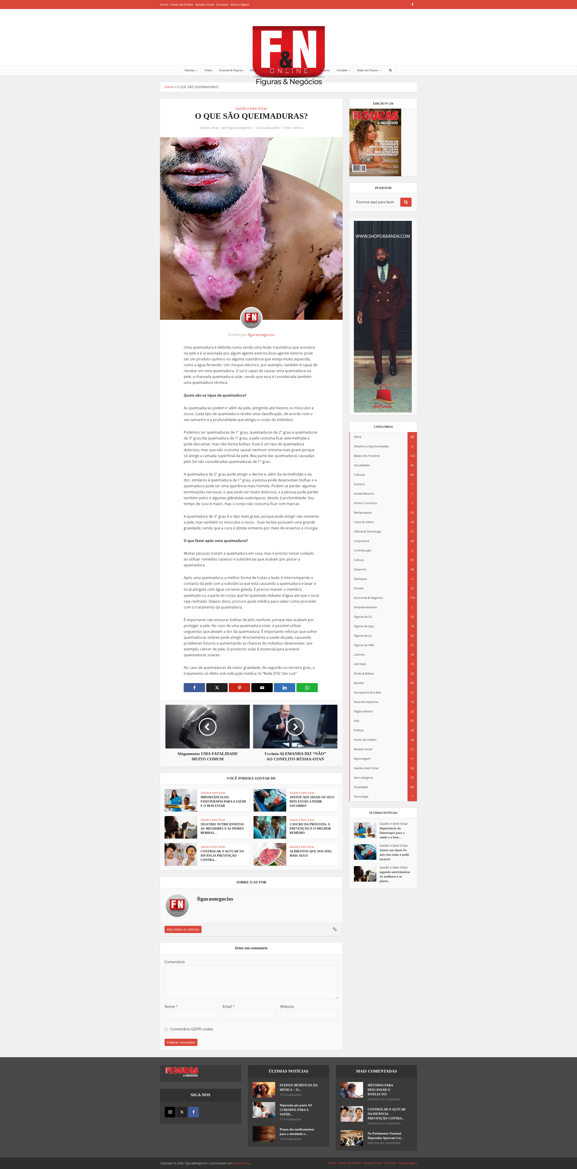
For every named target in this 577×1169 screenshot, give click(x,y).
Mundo (254, 70)
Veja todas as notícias (183, 929)
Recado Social (204, 4)
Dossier (272, 70)
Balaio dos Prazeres (367, 70)
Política (208, 70)
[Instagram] (170, 1112)
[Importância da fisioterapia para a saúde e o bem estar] (367, 830)
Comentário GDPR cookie (191, 1029)
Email (228, 1006)
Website (287, 1006)
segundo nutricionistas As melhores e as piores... (395, 876)
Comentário (175, 961)
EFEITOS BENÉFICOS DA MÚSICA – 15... (298, 1087)
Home (164, 4)
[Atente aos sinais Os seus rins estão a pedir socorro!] (367, 852)
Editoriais (190, 70)
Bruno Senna (241, 1163)
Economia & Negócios (231, 70)
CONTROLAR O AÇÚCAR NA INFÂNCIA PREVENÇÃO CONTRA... (222, 856)
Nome (171, 1006)
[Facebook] (193, 1112)
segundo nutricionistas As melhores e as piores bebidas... (222, 829)
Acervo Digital (240, 4)
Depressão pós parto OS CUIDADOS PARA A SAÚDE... (296, 1110)
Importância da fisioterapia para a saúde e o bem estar (223, 802)
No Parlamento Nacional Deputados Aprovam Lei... (385, 1136)
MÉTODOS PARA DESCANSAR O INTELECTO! (380, 1090)
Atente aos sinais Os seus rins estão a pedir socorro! (312, 802)
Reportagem (289, 70)
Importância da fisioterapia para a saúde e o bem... (392, 833)
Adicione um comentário (384, 1099)
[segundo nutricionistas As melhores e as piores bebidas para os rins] (367, 874)
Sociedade (342, 70)
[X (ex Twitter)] (181, 1112)
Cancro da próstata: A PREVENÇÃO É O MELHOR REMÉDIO (310, 829)
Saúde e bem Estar (251, 108)
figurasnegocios (240, 128)
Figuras (306, 70)
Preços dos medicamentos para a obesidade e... (297, 1132)
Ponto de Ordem (182, 4)
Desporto (325, 70)
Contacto (222, 4)
